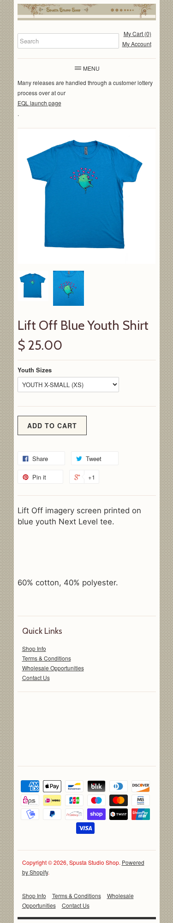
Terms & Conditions (46, 658)
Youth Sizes (35, 369)
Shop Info (34, 648)
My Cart (137, 33)
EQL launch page (39, 103)
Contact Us (36, 677)
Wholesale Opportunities (53, 668)
